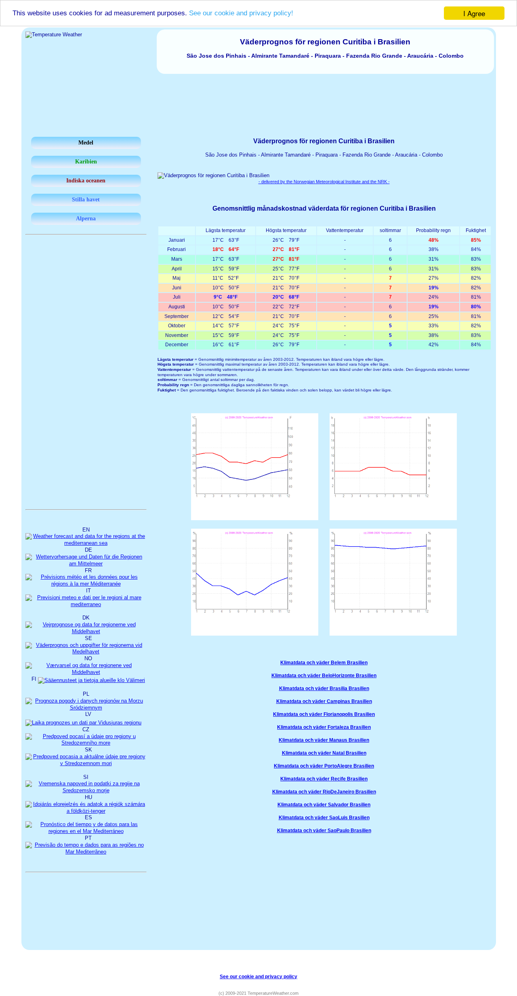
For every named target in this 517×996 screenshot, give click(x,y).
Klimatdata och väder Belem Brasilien (324, 662)
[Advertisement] (258, 96)
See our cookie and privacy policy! (241, 13)
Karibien (86, 162)
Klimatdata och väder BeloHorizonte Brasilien (323, 675)
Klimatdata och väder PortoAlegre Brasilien (324, 766)
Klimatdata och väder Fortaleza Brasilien (324, 727)
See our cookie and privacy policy (258, 976)
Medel (85, 143)
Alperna (86, 219)
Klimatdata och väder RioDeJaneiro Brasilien (324, 792)
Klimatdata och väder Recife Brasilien (324, 779)
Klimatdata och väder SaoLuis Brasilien (324, 817)
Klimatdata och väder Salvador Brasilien (323, 805)
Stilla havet (86, 200)
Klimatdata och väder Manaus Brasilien (324, 740)
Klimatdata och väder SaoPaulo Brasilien (324, 830)
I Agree (474, 13)
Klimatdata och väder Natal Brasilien (324, 753)
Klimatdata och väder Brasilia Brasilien (324, 688)
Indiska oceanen (85, 181)
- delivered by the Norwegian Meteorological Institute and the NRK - (324, 181)
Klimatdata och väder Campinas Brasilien (324, 701)
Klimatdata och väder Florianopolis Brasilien (324, 714)
